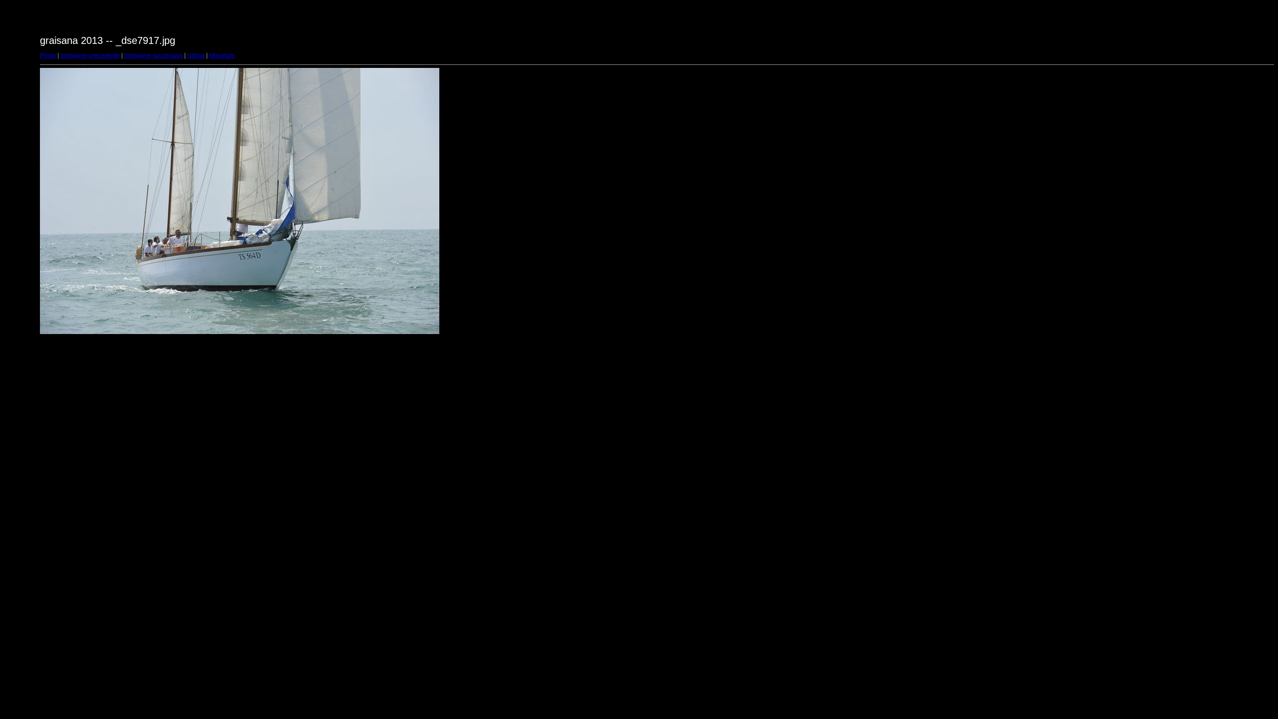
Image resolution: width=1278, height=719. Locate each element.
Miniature (222, 55)
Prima (48, 55)
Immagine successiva (153, 55)
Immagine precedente (90, 55)
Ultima (196, 55)
